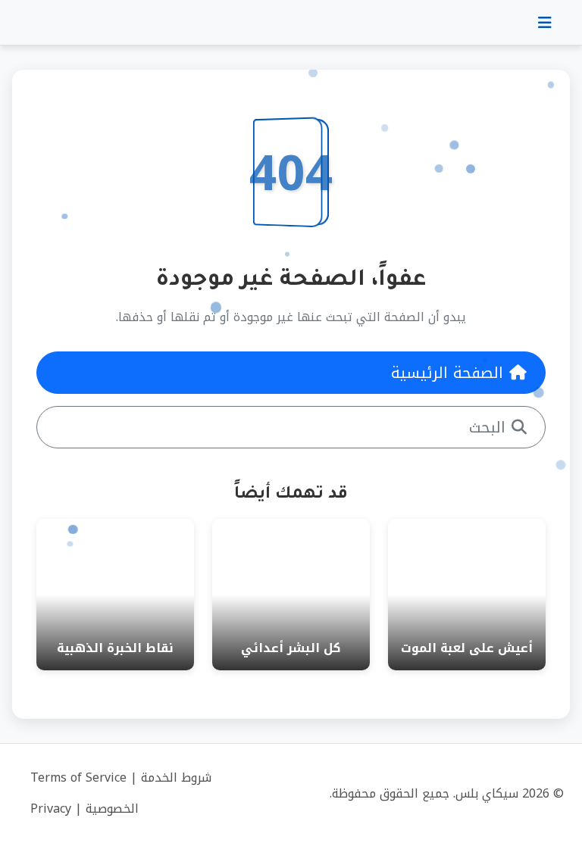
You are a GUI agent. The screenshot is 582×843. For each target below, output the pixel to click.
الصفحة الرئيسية (447, 372)
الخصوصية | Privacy (84, 808)
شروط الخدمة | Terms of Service (120, 777)
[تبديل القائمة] (545, 22)
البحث (487, 427)
